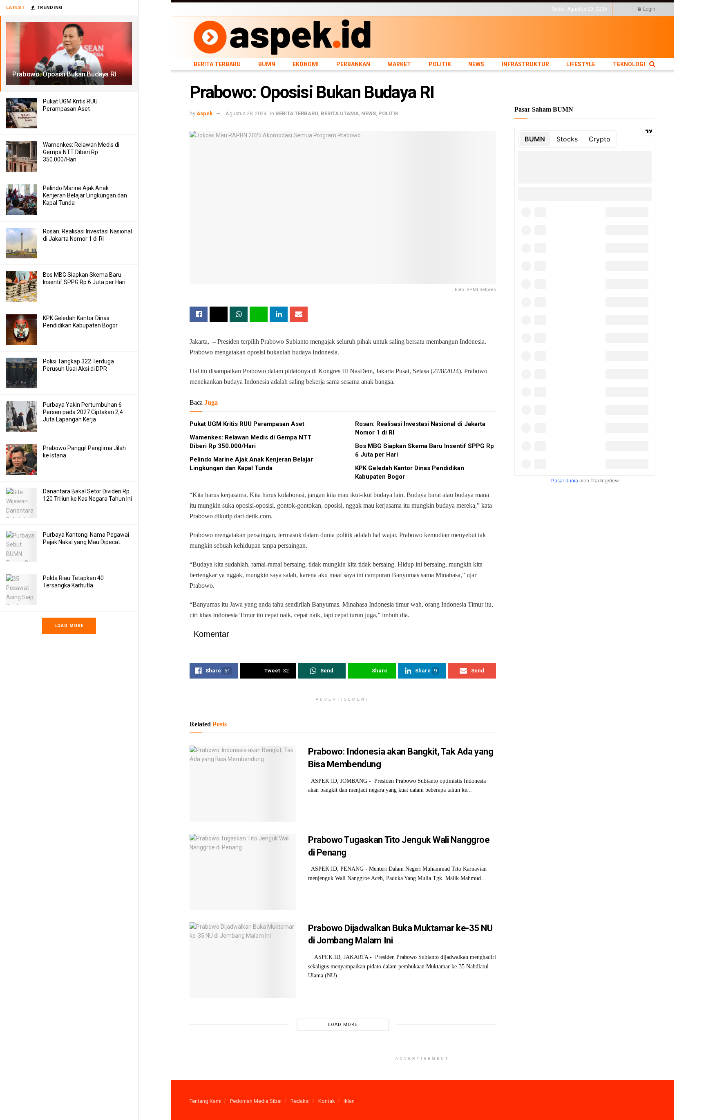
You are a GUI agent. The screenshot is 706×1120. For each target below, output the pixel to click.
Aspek (204, 113)
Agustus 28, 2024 (246, 113)
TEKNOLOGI (461, 9)
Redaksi (300, 1101)
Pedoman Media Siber (256, 1101)
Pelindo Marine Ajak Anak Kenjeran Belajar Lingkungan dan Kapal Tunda (85, 195)
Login (648, 9)
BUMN (241, 9)
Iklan (349, 1101)
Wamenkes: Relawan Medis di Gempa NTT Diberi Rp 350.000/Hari (81, 152)
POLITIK (345, 9)
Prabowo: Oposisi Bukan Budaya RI (64, 74)
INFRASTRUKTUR (397, 9)
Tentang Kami (205, 1101)
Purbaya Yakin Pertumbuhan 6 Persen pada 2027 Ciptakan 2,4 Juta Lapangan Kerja (83, 412)
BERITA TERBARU (210, 9)
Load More (69, 625)
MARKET (322, 9)
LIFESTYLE (431, 9)
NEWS (366, 9)
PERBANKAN (294, 9)
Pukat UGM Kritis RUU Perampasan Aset (247, 424)
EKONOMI (264, 9)
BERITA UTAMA (340, 113)
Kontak (326, 1101)
